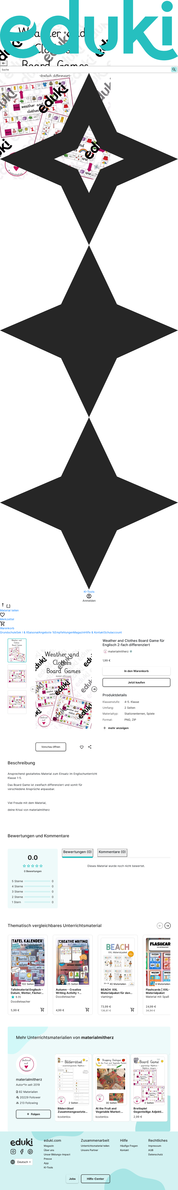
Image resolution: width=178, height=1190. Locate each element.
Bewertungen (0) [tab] (77, 852)
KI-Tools (48, 1167)
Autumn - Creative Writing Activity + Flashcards (68, 991)
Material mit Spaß (157, 996)
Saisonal (33, 632)
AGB (150, 1150)
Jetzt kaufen (136, 682)
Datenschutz (155, 1154)
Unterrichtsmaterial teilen (95, 1145)
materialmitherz (118, 651)
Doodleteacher (20, 1001)
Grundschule (8, 632)
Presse (48, 1158)
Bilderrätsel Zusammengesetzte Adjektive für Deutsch (72, 1110)
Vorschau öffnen (50, 746)
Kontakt (124, 1150)
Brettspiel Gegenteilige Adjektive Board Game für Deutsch (149, 1110)
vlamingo (107, 996)
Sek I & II (22, 632)
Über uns (49, 1150)
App (46, 1163)
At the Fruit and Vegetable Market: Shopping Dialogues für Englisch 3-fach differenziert (109, 1110)
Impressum (154, 1145)
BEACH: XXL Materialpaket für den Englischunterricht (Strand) (115, 991)
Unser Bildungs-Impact (57, 1154)
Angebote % (47, 632)
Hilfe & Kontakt (94, 632)
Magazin (78, 632)
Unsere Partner (89, 1150)
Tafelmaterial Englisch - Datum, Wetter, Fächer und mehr (27, 991)
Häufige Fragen (129, 1145)
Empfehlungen (64, 632)
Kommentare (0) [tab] (112, 852)
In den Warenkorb (136, 671)
